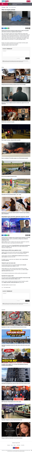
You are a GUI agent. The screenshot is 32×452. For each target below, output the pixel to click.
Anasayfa (4, 7)
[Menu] (27, 1)
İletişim (15, 445)
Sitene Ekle (22, 445)
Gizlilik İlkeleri (18, 445)
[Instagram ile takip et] (16, 448)
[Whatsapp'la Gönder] (7, 28)
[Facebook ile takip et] (14, 448)
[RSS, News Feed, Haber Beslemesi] (18, 448)
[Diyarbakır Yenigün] (5, 1)
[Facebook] (2, 28)
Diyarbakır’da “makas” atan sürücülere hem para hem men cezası (17, 4)
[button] (26, 28)
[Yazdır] (8, 28)
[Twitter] (3, 28)
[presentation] (5, 4)
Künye (12, 445)
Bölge (7, 7)
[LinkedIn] (5, 28)
